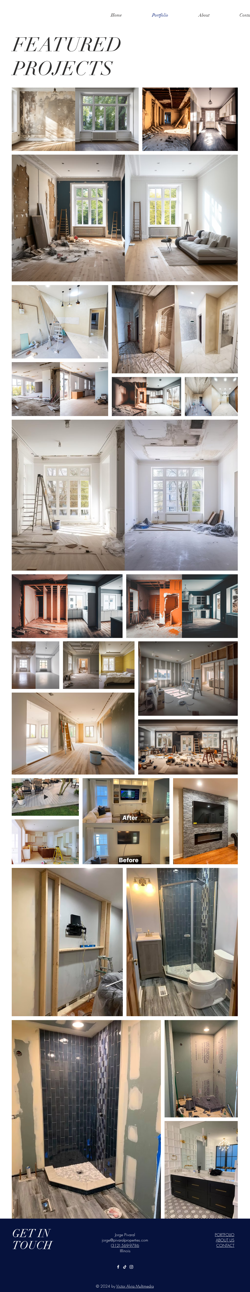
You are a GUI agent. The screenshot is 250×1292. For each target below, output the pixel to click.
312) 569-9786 (125, 1245)
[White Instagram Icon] (131, 1266)
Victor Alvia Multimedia (135, 1286)
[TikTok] (124, 1266)
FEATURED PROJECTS (67, 57)
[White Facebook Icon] (118, 1266)
